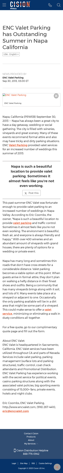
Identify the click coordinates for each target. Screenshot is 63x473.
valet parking (22, 223)
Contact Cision (31, 433)
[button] (50, 5)
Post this (33, 193)
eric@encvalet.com (16, 411)
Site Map (24, 463)
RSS (33, 463)
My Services (30, 443)
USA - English (10, 54)
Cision (36, 468)
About (31, 440)
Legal (14, 463)
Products (31, 436)
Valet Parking (18, 145)
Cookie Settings (45, 463)
